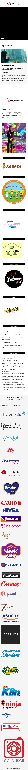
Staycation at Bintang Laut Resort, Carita (13, 379)
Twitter (14, 397)
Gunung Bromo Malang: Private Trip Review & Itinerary (12, 346)
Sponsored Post (10, 65)
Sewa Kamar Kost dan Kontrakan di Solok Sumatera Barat (12, 330)
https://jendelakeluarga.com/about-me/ (11, 120)
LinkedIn (11, 399)
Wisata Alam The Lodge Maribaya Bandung (13, 373)
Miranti (6, 72)
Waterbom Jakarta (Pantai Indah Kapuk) (12, 366)
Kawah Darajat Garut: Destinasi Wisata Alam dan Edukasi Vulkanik (13, 338)
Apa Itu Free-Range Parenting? (9, 342)
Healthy (4, 65)
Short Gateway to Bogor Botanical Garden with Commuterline (13, 388)
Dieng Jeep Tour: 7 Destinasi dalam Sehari (12, 334)
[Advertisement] (14, 21)
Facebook (7, 397)
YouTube (17, 399)
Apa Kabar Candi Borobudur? (10, 360)
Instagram (20, 397)
